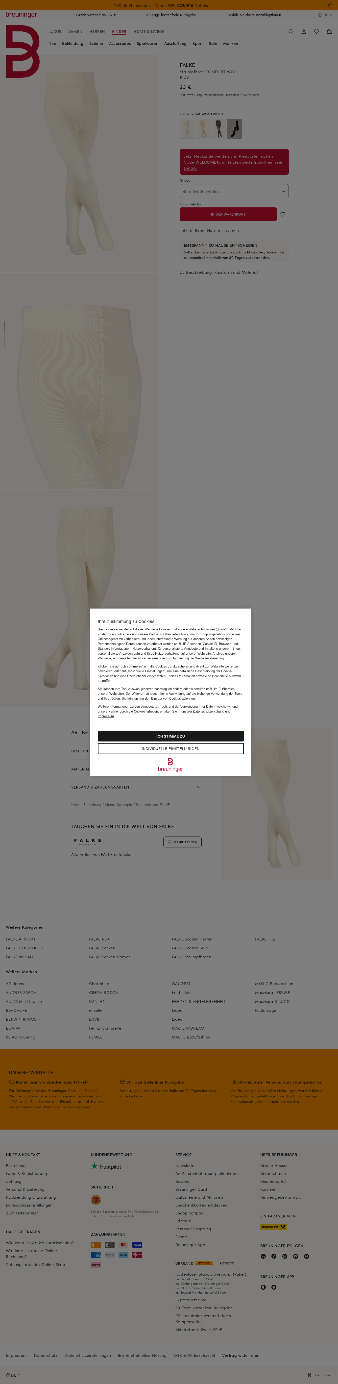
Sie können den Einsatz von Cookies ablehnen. (159, 698)
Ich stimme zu (170, 736)
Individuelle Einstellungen (170, 748)
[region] (170, 692)
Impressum (106, 716)
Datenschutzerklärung (208, 711)
